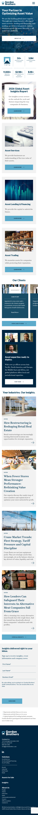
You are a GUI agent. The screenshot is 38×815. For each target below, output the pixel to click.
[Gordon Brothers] (9, 3)
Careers (4, 799)
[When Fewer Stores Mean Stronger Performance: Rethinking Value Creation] (32, 503)
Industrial (4, 769)
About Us (17, 38)
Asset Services (6, 759)
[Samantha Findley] (11, 337)
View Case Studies (18, 323)
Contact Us (5, 802)
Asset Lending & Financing (9, 761)
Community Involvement (9, 797)
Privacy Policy (31, 807)
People (4, 790)
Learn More (18, 111)
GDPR (3, 809)
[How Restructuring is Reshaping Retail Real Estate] (32, 442)
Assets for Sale (8, 777)
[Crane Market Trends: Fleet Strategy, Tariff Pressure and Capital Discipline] (32, 562)
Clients (4, 791)
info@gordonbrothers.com (9, 746)
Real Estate (5, 771)
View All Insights (18, 637)
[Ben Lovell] (11, 349)
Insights (5, 783)
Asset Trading (5, 763)
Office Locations (6, 801)
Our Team (17, 381)
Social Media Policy (11, 809)
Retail (3, 773)
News (3, 795)
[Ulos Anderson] (26, 337)
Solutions (6, 757)
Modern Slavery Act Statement (25, 809)
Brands (4, 767)
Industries (4, 793)
